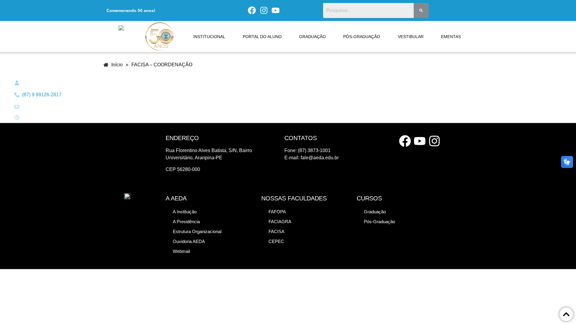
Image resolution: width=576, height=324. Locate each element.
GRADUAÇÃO (312, 36)
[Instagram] (263, 10)
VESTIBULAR (411, 36)
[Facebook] (251, 10)
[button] (197, 231)
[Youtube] (275, 10)
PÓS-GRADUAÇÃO (361, 36)
